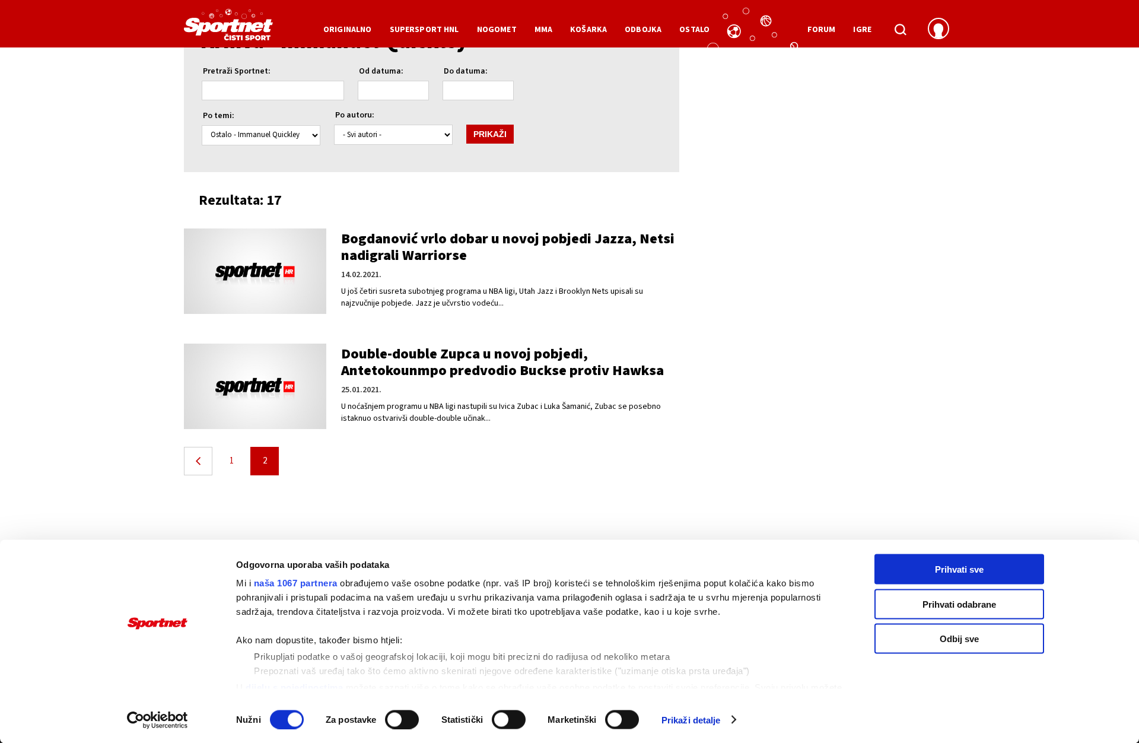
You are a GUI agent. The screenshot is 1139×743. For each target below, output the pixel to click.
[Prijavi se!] (938, 29)
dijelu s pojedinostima (294, 687)
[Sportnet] (228, 29)
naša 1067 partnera (296, 583)
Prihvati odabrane (959, 604)
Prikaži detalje (691, 720)
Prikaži (490, 134)
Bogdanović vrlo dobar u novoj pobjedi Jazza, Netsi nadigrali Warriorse (508, 247)
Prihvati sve (959, 569)
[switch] (402, 719)
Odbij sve (959, 639)
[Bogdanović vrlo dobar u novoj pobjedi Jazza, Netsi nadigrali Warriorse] (255, 271)
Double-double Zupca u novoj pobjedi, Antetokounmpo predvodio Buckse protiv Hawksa (502, 362)
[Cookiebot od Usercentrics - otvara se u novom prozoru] (157, 720)
